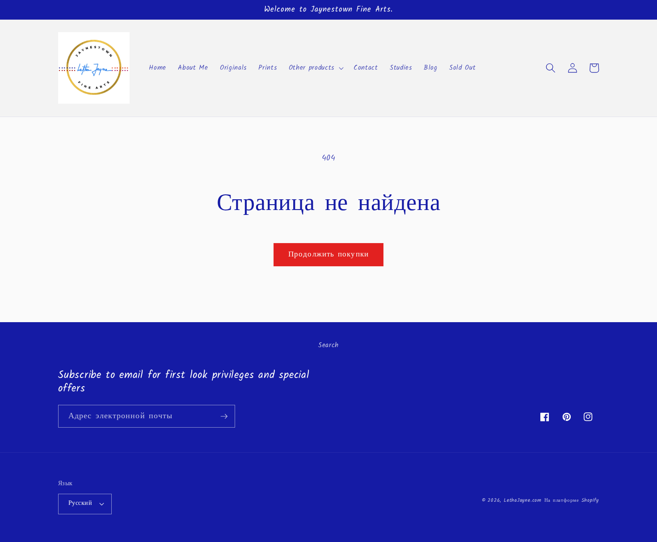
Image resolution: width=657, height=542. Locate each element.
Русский (80, 503)
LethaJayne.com (523, 500)
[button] (315, 68)
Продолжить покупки (328, 254)
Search (328, 345)
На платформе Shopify (571, 500)
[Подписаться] (224, 416)
